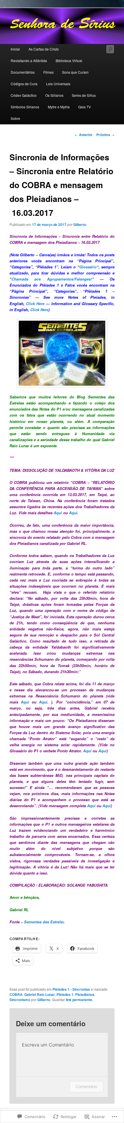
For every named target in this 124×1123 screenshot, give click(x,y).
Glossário (88, 267)
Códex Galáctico (24, 95)
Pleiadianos (84, 994)
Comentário (86, 1086)
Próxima (105, 134)
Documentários (23, 72)
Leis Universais (58, 83)
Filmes (48, 72)
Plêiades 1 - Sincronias (71, 989)
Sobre (15, 118)
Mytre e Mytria (59, 106)
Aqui (58, 512)
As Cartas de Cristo (44, 49)
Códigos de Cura (24, 83)
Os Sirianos (54, 95)
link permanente (79, 999)
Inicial (15, 49)
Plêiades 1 (65, 994)
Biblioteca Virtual (69, 60)
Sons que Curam (75, 72)
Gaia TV (84, 106)
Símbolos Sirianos (25, 106)
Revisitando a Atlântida (29, 60)
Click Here (35, 303)
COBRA (16, 994)
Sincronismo (20, 999)
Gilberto (79, 224)
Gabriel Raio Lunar (39, 994)
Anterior (84, 134)
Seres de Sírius (84, 95)
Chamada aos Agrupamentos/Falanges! (52, 279)
